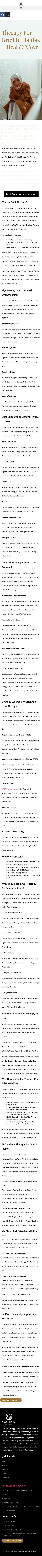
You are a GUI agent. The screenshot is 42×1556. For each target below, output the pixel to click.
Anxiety (4, 1494)
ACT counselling (7, 765)
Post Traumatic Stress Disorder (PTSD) (17, 1490)
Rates (4, 1473)
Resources (6, 1477)
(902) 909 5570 (10, 1525)
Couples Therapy (8, 1511)
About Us (5, 1469)
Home (4, 1461)
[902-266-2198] (3, 1521)
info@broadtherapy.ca (12, 1529)
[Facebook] (2, 14)
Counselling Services (14, 1485)
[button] (21, 8)
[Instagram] (7, 14)
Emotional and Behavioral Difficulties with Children (21, 1507)
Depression (6, 1498)
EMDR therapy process (10, 789)
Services (5, 1465)
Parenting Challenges (10, 1503)
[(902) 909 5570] (3, 1525)
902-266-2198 (9, 1521)
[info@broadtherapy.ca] (3, 1530)
